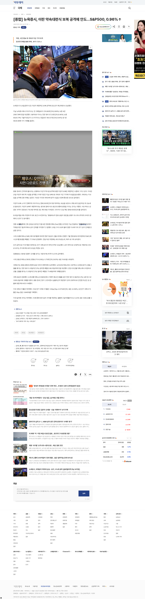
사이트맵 (111, 586)
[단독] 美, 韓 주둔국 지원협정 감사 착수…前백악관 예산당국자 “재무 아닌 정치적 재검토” (42, 346)
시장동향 (40, 517)
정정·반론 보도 (84, 586)
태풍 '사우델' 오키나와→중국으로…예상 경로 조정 (46, 445)
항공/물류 (52, 530)
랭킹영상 (40, 558)
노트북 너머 (119, 536)
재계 (51, 517)
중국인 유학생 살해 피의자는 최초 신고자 (117, 106)
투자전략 (124, 366)
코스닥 (124, 404)
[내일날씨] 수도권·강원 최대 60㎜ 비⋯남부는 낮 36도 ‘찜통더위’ (124, 96)
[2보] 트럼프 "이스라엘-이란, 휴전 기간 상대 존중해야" (32, 313)
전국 (105, 530)
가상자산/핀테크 (30, 533)
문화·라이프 (16, 551)
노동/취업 (106, 527)
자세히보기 (36, 341)
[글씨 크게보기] (129, 27)
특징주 (109, 366)
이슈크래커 (28, 555)
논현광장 (118, 520)
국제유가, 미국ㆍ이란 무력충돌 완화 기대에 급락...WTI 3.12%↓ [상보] (120, 264)
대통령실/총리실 (93, 517)
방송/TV (15, 558)
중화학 (52, 527)
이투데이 (15, 14)
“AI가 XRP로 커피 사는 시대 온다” (26, 321)
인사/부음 (106, 533)
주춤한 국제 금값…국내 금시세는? (115, 116)
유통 (51, 533)
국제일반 (37, 8)
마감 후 (117, 530)
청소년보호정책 (57, 586)
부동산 (40, 514)
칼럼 (117, 533)
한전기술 (108, 429)
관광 (14, 555)
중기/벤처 (52, 540)
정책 (39, 523)
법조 (105, 517)
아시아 (55, 8)
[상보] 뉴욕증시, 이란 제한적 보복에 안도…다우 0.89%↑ (33, 318)
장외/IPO (15, 527)
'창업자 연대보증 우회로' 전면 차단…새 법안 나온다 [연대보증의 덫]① (55, 386)
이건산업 (108, 409)
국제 (20, 7)
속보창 (115, 2)
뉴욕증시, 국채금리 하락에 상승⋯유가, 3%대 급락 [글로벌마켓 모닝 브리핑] (54, 469)
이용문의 (75, 586)
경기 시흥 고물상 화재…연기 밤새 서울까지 (117, 81)
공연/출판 (15, 568)
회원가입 (110, 2)
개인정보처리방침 (45, 586)
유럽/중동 (62, 8)
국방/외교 (91, 523)
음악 (14, 564)
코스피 (109, 404)
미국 (43, 8)
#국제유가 (41, 332)
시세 (14, 523)
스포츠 (15, 571)
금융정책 (28, 517)
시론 (117, 523)
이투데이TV (41, 551)
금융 (27, 514)
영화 (14, 561)
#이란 (23, 332)
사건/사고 (106, 523)
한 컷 (27, 564)
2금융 (27, 527)
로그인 (104, 2)
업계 (39, 520)
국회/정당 (91, 520)
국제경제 (29, 8)
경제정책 (65, 517)
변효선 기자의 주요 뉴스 (24, 342)
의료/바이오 (53, 536)
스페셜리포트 (53, 551)
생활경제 (65, 523)
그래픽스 (28, 561)
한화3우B (108, 424)
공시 (14, 517)
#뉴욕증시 (31, 332)
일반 (14, 546)
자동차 (52, 523)
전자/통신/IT (53, 520)
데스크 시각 (119, 527)
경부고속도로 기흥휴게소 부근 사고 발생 (119, 101)
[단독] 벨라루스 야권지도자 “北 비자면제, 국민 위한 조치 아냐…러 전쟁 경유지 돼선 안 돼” (42, 348)
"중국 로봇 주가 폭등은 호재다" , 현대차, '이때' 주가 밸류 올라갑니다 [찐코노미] (117, 151)
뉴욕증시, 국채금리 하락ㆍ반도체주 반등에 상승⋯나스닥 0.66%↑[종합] (120, 256)
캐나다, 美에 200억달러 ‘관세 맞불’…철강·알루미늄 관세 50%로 (51, 458)
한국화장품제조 (110, 419)
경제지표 (65, 520)
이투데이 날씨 (91, 551)
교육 (105, 520)
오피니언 (118, 514)
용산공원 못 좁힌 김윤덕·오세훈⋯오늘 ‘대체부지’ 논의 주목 (48, 410)
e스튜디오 (40, 555)
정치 (90, 514)
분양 (39, 527)
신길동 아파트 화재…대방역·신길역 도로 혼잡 (120, 77)
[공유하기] (114, 27)
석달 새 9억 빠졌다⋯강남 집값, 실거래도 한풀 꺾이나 (46, 398)
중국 (49, 8)
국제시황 (15, 543)
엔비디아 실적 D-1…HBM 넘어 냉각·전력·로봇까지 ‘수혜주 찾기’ (50, 422)
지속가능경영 (103, 551)
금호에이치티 (109, 414)
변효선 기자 (16, 27)
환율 (14, 540)
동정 (105, 536)
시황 (14, 520)
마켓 (14, 514)
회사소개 (27, 586)
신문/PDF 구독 (122, 2)
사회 (105, 514)
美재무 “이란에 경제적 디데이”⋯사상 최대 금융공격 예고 (32, 351)
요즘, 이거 (28, 558)
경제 (64, 514)
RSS (129, 2)
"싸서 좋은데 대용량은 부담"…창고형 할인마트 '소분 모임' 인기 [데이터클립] (117, 303)
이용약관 (35, 586)
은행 (27, 520)
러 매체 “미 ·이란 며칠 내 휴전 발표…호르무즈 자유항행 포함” (49, 434)
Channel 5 (66, 551)
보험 (27, 523)
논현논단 (118, 517)
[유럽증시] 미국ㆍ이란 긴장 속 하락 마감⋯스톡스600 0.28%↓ (34, 316)
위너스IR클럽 (78, 551)
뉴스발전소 (29, 551)
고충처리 (67, 586)
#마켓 (16, 332)
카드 (27, 530)
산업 (51, 514)
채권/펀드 (15, 536)
